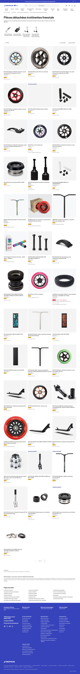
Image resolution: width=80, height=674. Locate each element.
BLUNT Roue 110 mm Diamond (35, 145)
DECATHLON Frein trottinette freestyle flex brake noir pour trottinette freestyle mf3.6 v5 (15, 145)
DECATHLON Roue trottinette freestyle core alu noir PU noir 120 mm (63, 145)
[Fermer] (75, 1)
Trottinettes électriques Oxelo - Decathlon (37, 600)
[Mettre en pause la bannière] (73, 1)
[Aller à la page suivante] (44, 561)
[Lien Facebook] (5, 626)
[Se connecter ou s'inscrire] (72, 5)
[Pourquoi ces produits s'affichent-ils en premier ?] (60, 42)
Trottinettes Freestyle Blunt (58, 590)
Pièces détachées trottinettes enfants (17, 35)
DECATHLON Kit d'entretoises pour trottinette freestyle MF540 (39, 513)
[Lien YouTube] (10, 626)
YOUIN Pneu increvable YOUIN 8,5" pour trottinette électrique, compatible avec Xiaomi (64, 295)
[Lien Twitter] (7, 626)
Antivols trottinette (8, 595)
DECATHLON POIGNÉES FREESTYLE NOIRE (62, 109)
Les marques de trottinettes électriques (12, 600)
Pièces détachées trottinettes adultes (8, 35)
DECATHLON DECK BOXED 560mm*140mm (38, 109)
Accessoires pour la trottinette (59, 593)
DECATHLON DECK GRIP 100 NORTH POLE (13, 334)
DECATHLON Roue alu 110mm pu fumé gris (38, 71)
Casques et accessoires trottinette (11, 591)
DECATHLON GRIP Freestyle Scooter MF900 (14, 370)
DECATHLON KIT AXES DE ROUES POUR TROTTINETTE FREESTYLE (37, 257)
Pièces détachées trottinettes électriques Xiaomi (26, 35)
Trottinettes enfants (8, 593)
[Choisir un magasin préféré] (66, 5)
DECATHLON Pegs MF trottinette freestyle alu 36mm (39, 183)
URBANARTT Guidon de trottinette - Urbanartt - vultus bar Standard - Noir (63, 220)
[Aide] (69, 5)
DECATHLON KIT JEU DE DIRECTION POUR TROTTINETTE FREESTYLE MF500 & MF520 (13, 295)
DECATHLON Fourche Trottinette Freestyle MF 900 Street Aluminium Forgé (15, 513)
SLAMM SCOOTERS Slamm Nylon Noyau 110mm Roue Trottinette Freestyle (15, 442)
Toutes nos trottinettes (33, 590)
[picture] (16, 58)
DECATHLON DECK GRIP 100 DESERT (60, 334)
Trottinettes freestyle (8, 590)
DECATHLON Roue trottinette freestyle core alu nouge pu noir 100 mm (15, 109)
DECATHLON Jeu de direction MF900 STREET (14, 182)
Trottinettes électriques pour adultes (11, 596)
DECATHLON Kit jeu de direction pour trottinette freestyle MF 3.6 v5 (63, 513)
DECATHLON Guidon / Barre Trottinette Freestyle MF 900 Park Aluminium (39, 335)
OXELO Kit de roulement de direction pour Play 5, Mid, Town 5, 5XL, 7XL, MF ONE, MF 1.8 (15, 477)
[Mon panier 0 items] (74, 5)
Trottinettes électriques (58, 598)
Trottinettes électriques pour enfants (36, 598)
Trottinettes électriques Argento (11, 598)
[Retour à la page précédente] (35, 561)
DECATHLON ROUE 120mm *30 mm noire (37, 406)
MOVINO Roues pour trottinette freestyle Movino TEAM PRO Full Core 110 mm (39, 220)
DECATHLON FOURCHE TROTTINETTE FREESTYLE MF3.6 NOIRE (39, 477)
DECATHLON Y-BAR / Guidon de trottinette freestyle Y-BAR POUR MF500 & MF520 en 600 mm (40, 371)
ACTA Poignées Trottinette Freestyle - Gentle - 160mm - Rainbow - (15, 257)
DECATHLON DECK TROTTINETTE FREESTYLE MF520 (40, 441)
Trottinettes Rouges (32, 595)
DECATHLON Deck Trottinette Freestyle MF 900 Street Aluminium (15, 406)
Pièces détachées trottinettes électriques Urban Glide (35, 35)
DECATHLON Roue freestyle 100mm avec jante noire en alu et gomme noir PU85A (63, 72)
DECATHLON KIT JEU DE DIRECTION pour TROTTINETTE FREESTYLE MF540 (13, 550)
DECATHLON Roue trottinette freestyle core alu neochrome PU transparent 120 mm (15, 72)
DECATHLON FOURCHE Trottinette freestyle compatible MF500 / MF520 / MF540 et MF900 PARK (63, 406)
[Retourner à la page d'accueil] (11, 5)
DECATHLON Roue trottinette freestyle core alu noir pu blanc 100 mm (63, 371)
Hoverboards (55, 595)
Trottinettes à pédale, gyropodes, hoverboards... (63, 596)
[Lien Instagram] (12, 626)
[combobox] (72, 42)
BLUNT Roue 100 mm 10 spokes (35, 294)
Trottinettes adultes (32, 593)
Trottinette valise (32, 596)
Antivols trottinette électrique (59, 591)
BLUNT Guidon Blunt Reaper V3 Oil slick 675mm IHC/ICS (15, 220)
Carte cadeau (72, 10)
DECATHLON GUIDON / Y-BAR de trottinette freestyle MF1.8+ (62, 477)
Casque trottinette (32, 591)
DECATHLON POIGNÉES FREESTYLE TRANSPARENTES (60, 183)
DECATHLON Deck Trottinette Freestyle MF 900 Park (63, 442)
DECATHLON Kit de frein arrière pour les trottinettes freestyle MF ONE (61, 257)
